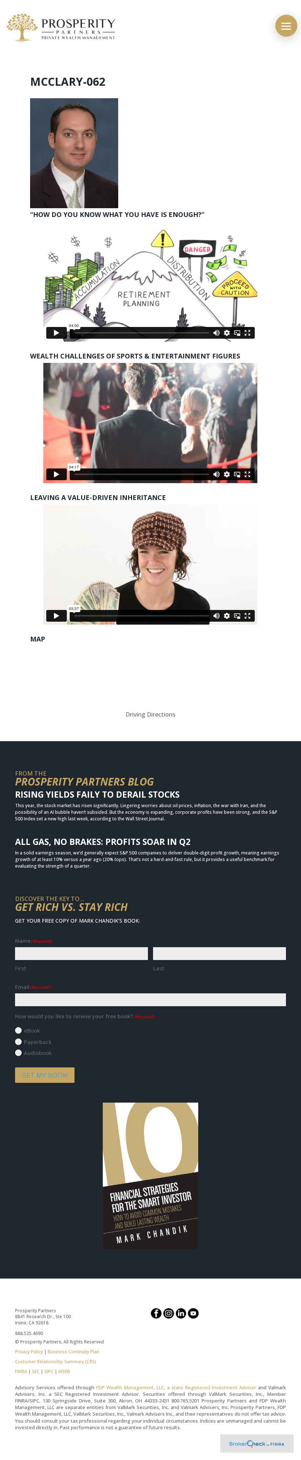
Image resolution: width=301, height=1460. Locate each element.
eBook (32, 1030)
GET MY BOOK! (45, 1075)
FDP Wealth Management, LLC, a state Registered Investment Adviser (176, 1387)
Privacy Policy (29, 1352)
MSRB (63, 1371)
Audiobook (38, 1052)
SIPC (49, 1371)
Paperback (38, 1041)
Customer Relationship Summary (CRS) (55, 1361)
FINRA (21, 1371)
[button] (286, 26)
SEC (36, 1371)
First (20, 968)
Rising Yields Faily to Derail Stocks (97, 794)
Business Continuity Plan (73, 1352)
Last (158, 968)
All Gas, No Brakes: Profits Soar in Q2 (103, 841)
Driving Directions (150, 714)
